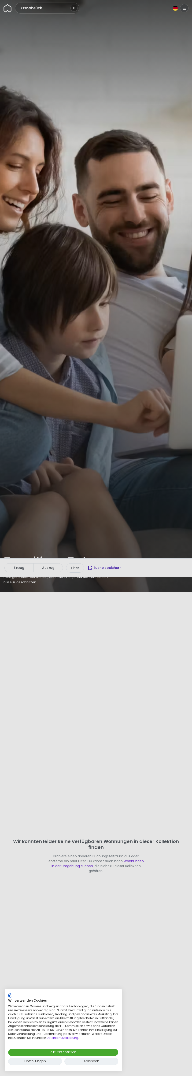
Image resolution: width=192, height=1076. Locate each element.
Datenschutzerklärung (62, 1038)
